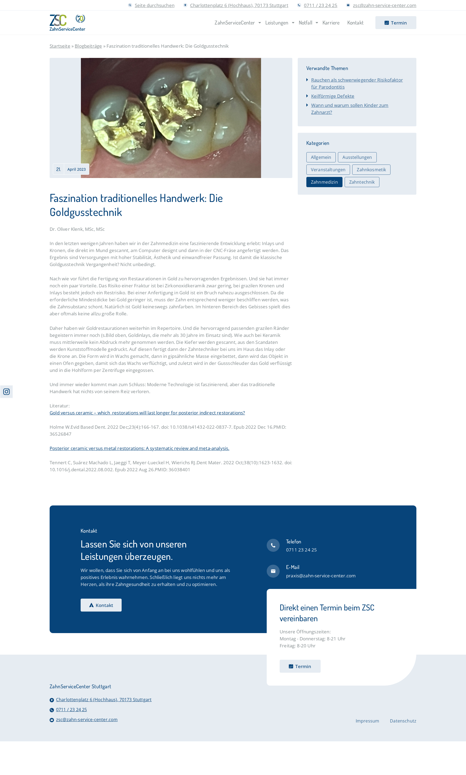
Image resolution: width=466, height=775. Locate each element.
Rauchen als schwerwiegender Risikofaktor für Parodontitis (357, 83)
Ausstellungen (357, 157)
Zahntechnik (362, 182)
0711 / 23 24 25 (321, 5)
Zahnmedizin (324, 182)
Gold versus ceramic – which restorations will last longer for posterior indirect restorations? (147, 412)
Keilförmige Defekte (332, 96)
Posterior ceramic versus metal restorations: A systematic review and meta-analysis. (139, 448)
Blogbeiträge (88, 46)
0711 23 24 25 (301, 549)
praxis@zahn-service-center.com (321, 575)
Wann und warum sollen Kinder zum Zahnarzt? (350, 108)
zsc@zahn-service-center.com (384, 5)
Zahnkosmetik (371, 170)
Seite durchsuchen (154, 5)
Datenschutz (403, 721)
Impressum (367, 721)
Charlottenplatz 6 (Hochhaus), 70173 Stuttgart (239, 5)
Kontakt (104, 605)
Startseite (60, 46)
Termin (303, 666)
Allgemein (321, 157)
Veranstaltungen (328, 170)
